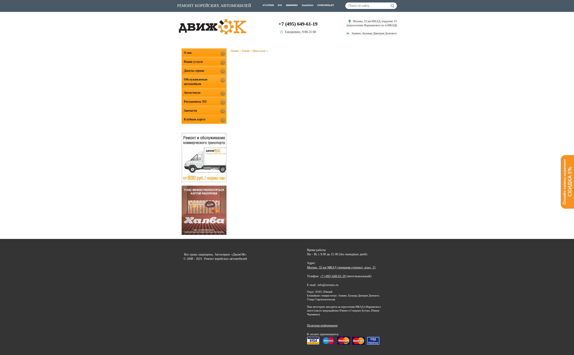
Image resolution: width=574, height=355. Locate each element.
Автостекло (192, 92)
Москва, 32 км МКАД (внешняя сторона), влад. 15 (341, 267)
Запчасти (190, 110)
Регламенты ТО (195, 101)
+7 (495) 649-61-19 (297, 24)
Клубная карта (194, 119)
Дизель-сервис (194, 70)
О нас (188, 52)
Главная (234, 50)
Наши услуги (259, 50)
